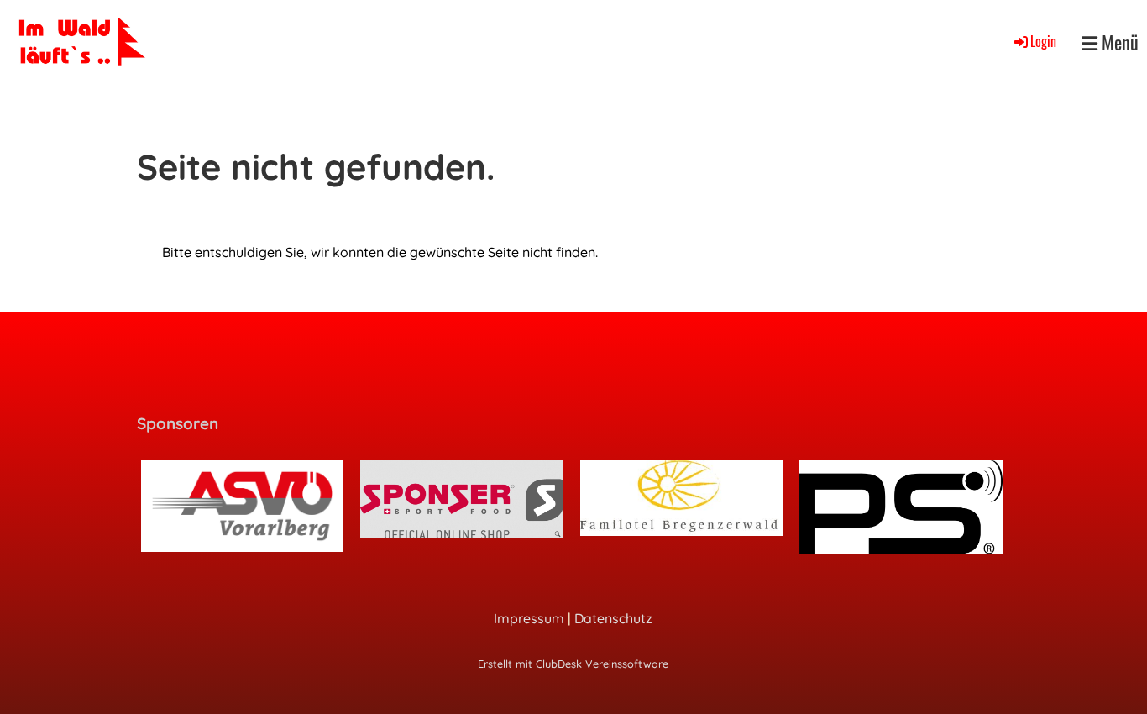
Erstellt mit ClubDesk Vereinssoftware (573, 663)
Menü (1118, 42)
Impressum (529, 618)
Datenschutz (613, 618)
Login (1043, 41)
